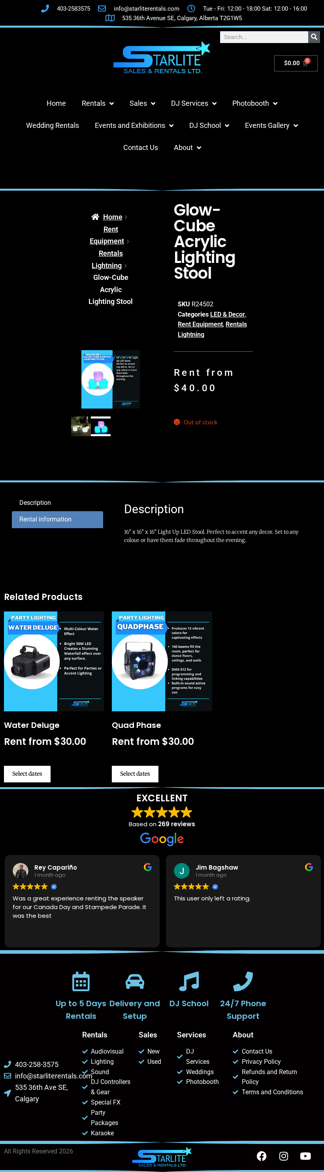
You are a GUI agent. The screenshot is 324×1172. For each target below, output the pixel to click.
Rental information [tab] (45, 519)
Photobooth (250, 103)
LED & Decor (227, 314)
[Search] (314, 37)
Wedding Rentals (52, 125)
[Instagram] (284, 1156)
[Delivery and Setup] (135, 981)
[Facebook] (262, 1156)
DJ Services (189, 103)
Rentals (93, 103)
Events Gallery (267, 125)
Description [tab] (35, 502)
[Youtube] (305, 1156)
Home (56, 103)
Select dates (27, 773)
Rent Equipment (200, 324)
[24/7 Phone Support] (243, 981)
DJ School (205, 125)
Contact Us (140, 147)
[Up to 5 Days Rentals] (81, 981)
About (183, 147)
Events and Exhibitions (130, 125)
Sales (138, 103)
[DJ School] (189, 981)
